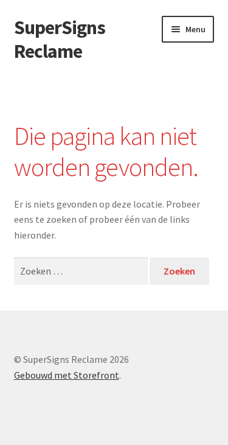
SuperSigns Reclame (59, 39)
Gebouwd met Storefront (66, 375)
